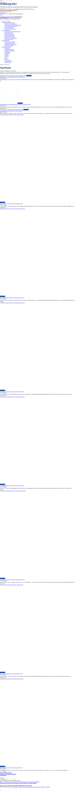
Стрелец (26, 781)
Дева (16, 781)
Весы (18, 781)
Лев (13, 781)
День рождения (8, 61)
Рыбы (38, 781)
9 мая (6, 58)
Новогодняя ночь (6, 30)
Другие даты (8, 62)
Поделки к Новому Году (10, 29)
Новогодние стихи (9, 45)
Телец (4, 781)
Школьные (7, 59)
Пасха (6, 57)
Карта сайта (15, 787)
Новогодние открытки (10, 41)
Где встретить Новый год (11, 23)
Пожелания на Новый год (10, 44)
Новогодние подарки (10, 43)
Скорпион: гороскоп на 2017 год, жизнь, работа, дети (12, 579)
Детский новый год (9, 34)
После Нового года (9, 39)
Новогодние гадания (9, 35)
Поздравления (5, 40)
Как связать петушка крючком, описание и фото (11, 111)
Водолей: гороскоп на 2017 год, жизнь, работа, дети (12, 297)
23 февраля (7, 53)
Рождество (7, 48)
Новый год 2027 (8, 3)
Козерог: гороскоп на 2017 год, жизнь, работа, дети (12, 391)
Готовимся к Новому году (8, 22)
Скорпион (22, 781)
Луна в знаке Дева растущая (5, 11)
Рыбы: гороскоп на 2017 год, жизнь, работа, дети (11, 203)
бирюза (10, 13)
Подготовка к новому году (11, 26)
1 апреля (7, 56)
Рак (11, 781)
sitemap (48, 787)
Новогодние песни (9, 32)
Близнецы (8, 781)
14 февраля (7, 52)
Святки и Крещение (9, 49)
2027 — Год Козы (6, 21)
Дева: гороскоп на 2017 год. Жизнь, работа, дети (11, 767)
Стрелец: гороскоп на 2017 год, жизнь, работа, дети (12, 485)
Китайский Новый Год (10, 50)
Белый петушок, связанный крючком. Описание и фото (12, 77)
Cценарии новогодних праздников (13, 25)
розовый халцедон (19, 13)
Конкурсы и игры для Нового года (12, 31)
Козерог (30, 781)
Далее (4, 771)
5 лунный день (3, 12)
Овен (1, 781)
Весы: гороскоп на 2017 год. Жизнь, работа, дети (11, 673)
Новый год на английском (11, 38)
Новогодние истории (10, 36)
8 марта (6, 54)
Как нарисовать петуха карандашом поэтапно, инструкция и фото (15, 104)
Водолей (35, 781)
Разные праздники (6, 47)
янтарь (1, 14)
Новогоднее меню (9, 27)
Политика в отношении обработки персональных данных (32, 787)
